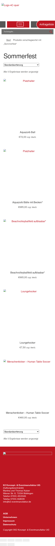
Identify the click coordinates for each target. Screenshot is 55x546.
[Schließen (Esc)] (26, 540)
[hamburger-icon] (20, 24)
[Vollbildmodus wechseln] (10, 540)
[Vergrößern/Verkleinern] (3, 540)
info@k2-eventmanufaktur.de (17, 501)
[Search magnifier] (50, 31)
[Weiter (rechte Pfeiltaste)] (10, 544)
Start (8, 39)
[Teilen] (18, 540)
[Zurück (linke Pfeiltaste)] (3, 544)
